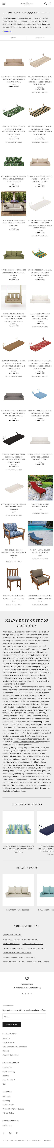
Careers (6, 1051)
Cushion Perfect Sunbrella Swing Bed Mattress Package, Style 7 (40, 457)
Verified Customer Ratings (13, 1109)
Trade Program (9, 1042)
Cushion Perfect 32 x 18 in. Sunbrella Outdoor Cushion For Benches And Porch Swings (14, 365)
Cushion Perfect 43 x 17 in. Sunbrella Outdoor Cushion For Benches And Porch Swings (40, 365)
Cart (4, 1084)
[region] (27, 983)
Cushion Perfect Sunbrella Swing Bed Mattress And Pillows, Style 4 (13, 79)
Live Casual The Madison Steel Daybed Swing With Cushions (14, 222)
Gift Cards (7, 1096)
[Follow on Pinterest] (17, 1133)
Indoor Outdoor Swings (13, 948)
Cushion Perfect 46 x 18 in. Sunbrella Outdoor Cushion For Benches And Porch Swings (40, 130)
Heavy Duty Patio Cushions (18, 910)
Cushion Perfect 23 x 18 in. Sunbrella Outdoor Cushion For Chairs (40, 272)
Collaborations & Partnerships (15, 1047)
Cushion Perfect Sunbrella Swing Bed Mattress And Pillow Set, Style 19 (13, 413)
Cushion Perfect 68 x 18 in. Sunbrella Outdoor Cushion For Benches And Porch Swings (14, 458)
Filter (13, 38)
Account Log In (9, 1080)
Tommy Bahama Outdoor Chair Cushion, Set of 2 (13, 597)
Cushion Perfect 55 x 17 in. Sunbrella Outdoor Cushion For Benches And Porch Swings (13, 130)
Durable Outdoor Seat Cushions (26, 742)
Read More (7, 31)
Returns (6, 1076)
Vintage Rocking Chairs (38, 961)
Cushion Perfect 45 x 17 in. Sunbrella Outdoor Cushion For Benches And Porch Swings (40, 224)
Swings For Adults (11, 944)
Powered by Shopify (42, 1140)
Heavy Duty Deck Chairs (13, 961)
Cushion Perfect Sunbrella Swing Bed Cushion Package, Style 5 (40, 179)
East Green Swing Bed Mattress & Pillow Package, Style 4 (40, 316)
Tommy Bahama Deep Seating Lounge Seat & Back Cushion (13, 552)
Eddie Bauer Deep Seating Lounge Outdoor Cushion (40, 597)
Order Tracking (9, 1071)
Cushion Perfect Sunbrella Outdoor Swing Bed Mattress (13, 506)
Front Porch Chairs (36, 948)
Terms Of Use (8, 1105)
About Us (6, 1038)
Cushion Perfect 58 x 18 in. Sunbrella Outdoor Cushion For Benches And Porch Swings (40, 80)
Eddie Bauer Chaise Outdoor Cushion (40, 505)
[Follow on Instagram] (10, 1133)
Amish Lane (7, 1125)
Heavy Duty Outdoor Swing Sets (17, 953)
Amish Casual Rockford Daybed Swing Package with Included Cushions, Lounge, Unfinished (13, 317)
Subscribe (11, 1024)
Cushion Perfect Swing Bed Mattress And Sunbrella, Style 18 (14, 272)
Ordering (6, 1100)
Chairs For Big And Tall (32, 944)
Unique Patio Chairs (12, 935)
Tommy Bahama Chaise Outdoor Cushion (40, 551)
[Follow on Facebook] (4, 1133)
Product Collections (10, 1055)
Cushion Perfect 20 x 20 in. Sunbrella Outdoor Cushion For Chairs (40, 413)
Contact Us (7, 1067)
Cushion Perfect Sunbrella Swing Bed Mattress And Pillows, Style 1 (13, 179)
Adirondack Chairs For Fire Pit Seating (20, 939)
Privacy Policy (8, 1113)
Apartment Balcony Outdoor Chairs (19, 957)
